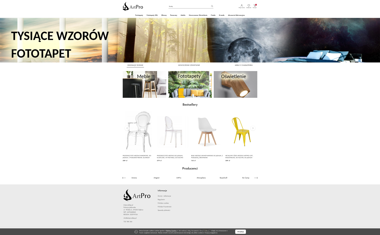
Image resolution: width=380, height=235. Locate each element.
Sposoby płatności (164, 210)
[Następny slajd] (375, 40)
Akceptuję (240, 232)
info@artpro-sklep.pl (130, 218)
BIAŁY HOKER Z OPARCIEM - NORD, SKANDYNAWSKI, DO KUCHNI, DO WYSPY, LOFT (241, 157)
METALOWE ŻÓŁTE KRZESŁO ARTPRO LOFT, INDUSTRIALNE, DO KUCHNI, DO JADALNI (205, 157)
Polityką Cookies (171, 231)
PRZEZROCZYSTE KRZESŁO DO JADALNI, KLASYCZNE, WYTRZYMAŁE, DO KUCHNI (136, 157)
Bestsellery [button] (190, 104)
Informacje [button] (162, 190)
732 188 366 (128, 221)
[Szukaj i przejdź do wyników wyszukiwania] (212, 6)
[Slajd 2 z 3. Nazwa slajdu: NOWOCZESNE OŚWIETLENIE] (190, 40)
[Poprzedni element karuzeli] (124, 178)
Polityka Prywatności (164, 207)
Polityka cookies (163, 203)
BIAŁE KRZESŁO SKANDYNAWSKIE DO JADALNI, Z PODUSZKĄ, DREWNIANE (173, 157)
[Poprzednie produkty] (127, 128)
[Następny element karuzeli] (256, 178)
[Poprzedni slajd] (4, 40)
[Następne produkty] (253, 128)
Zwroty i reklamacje (164, 196)
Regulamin (161, 199)
